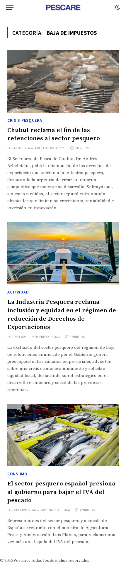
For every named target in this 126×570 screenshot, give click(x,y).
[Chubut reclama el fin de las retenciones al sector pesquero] (63, 81)
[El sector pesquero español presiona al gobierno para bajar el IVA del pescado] (63, 435)
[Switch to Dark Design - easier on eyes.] (117, 7)
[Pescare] (63, 7)
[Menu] (9, 7)
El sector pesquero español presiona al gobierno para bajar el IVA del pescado (61, 492)
